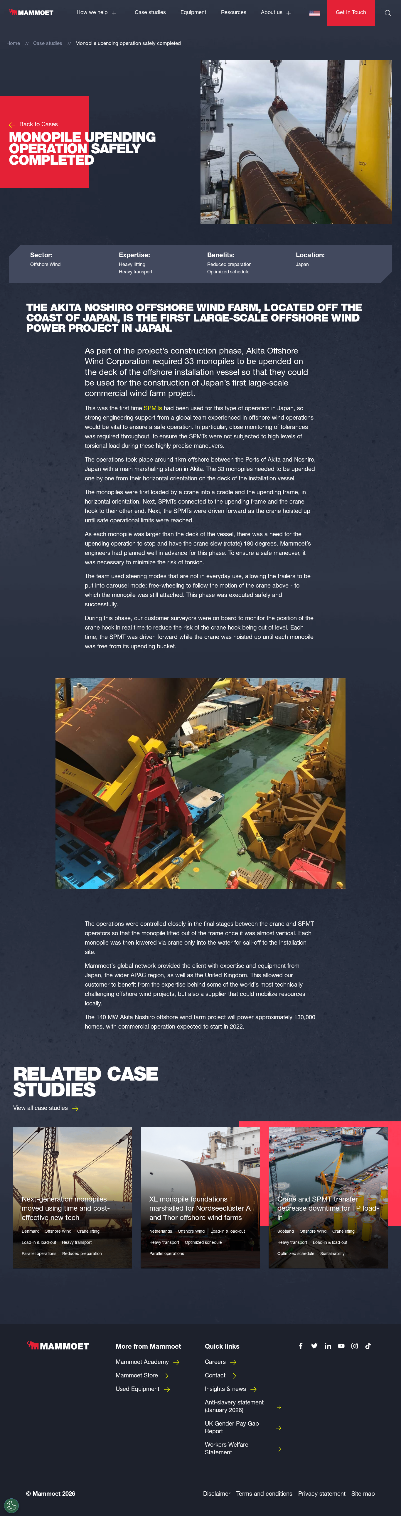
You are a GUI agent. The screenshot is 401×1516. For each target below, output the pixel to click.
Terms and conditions (264, 1495)
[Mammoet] (30, 15)
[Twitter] (314, 1346)
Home (13, 43)
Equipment (193, 13)
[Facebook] (301, 1346)
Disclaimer (216, 1495)
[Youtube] (341, 1346)
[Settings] (11, 1505)
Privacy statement (322, 1495)
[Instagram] (355, 1346)
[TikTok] (368, 1346)
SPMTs (153, 409)
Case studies (150, 13)
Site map (363, 1495)
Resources (233, 13)
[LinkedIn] (328, 1346)
